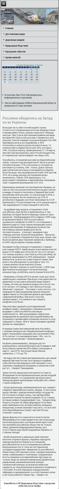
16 (37, 74)
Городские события (15, 51)
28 (26, 79)
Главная (9, 28)
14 (26, 74)
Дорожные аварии (14, 40)
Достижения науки (15, 34)
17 (5, 77)
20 (21, 77)
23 (37, 77)
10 (5, 74)
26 (16, 79)
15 (32, 74)
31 (5, 82)
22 (32, 77)
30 (37, 79)
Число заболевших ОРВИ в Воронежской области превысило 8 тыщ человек (30, 104)
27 (21, 79)
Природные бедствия (16, 45)
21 (26, 77)
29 (32, 79)
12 (16, 74)
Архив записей (12, 57)
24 (5, 79)
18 (10, 77)
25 (10, 79)
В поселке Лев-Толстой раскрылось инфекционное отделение (23, 96)
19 (16, 77)
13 (21, 74)
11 (10, 74)
